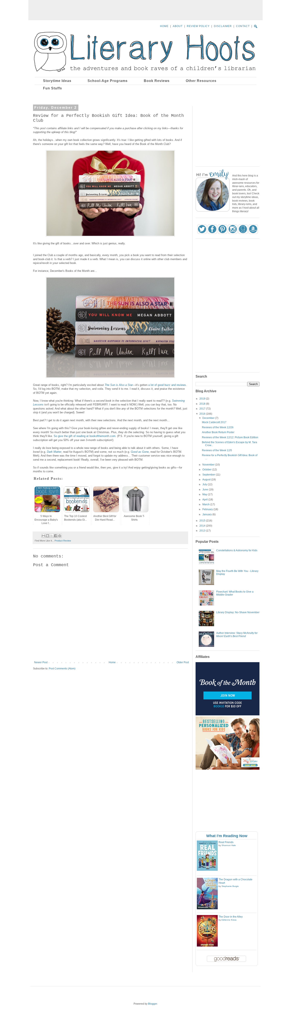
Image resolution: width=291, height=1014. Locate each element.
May (205, 494)
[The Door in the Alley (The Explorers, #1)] (207, 945)
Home (112, 662)
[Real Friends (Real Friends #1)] (207, 869)
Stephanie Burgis (230, 886)
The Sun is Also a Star (119, 385)
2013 (202, 530)
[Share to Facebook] (55, 536)
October (207, 469)
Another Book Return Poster (218, 432)
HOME (164, 26)
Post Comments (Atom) (62, 668)
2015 (202, 520)
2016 (202, 413)
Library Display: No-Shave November (237, 612)
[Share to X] (51, 536)
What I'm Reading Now (226, 836)
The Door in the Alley (231, 916)
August (206, 479)
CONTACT (243, 26)
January (207, 514)
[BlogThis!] (47, 536)
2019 (202, 398)
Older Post (183, 662)
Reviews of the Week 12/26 (217, 427)
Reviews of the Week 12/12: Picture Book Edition (230, 437)
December (208, 418)
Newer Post (41, 662)
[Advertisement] (145, 9)
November (208, 464)
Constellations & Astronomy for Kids (236, 550)
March (206, 504)
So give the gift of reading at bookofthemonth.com (84, 436)
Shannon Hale (229, 845)
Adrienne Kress (228, 920)
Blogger (152, 1003)
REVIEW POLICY (198, 26)
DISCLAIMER (223, 26)
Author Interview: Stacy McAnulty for (237, 634)
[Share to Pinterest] (60, 536)
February (207, 509)
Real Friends (226, 842)
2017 (202, 408)
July (205, 484)
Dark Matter (54, 451)
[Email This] (43, 536)
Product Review (63, 540)
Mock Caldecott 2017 (214, 422)
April (205, 499)
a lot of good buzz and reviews (167, 385)
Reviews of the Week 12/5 (217, 450)
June (205, 489)
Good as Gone (140, 451)
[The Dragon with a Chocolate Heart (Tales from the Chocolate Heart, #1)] (207, 908)
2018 (202, 403)
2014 (202, 525)
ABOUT (178, 26)
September (209, 474)
